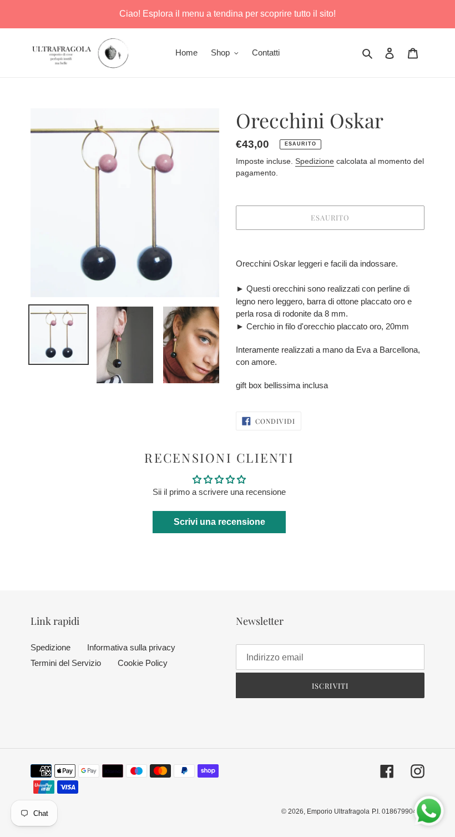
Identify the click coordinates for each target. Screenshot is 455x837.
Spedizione (314, 161)
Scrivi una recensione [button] (219, 522)
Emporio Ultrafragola (338, 811)
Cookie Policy (143, 663)
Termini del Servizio (66, 663)
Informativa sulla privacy (131, 647)
